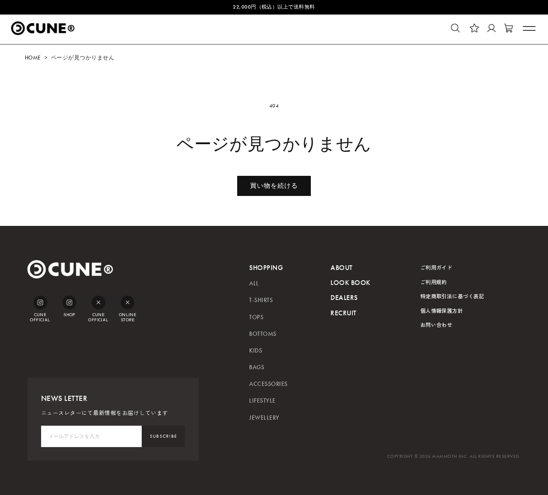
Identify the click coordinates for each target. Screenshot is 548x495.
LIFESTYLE (262, 400)
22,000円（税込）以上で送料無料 (274, 7)
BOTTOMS (262, 334)
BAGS (256, 367)
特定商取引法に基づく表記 (452, 295)
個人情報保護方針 (441, 310)
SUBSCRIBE (163, 436)
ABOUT (341, 268)
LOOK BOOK (350, 283)
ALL (254, 283)
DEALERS (344, 297)
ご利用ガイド (436, 267)
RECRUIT (343, 313)
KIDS (255, 350)
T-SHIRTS (261, 300)
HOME (33, 57)
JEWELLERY (264, 417)
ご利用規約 (433, 281)
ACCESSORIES (268, 384)
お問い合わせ (436, 324)
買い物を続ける (274, 186)
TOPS (256, 317)
